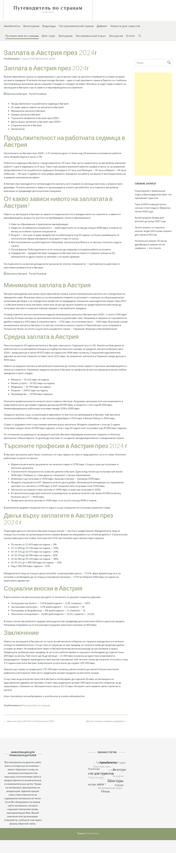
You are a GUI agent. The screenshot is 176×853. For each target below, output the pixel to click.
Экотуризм (65, 35)
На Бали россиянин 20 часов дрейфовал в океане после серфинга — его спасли (151, 244)
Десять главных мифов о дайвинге (107, 721)
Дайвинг (102, 26)
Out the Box (92, 833)
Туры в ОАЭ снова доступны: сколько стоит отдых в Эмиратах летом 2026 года (152, 208)
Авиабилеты (12, 26)
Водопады (49, 26)
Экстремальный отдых (91, 35)
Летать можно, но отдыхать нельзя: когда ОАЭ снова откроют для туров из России (153, 231)
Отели (130, 35)
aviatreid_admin (47, 58)
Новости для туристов (125, 26)
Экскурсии (116, 35)
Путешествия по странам (22, 35)
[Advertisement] (153, 124)
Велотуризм (31, 26)
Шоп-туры (48, 35)
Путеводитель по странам (47, 7)
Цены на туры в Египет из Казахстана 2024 (29, 721)
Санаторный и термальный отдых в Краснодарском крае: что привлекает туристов (153, 194)
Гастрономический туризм (76, 26)
